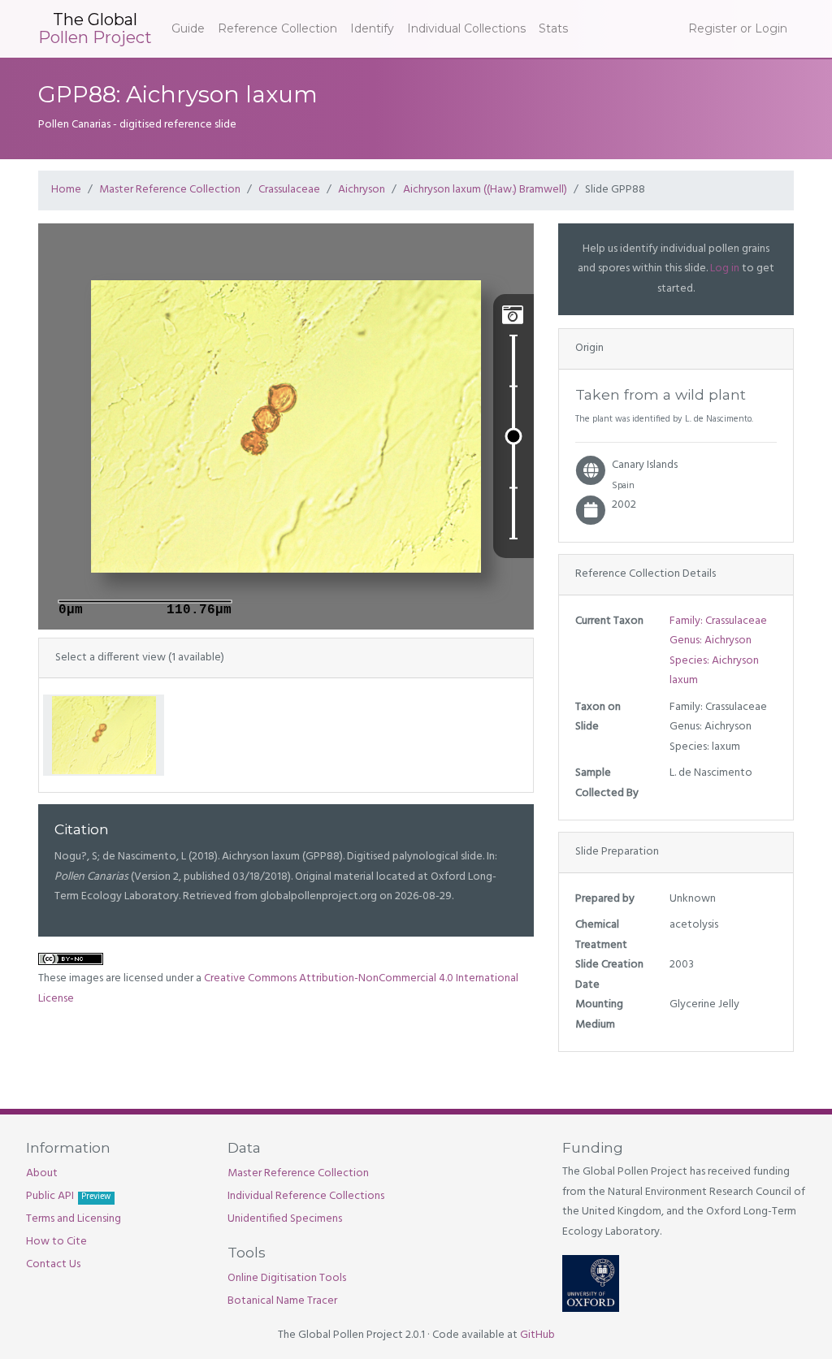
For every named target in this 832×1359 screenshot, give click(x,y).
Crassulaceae (289, 189)
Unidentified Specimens (285, 1219)
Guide (188, 28)
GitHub (537, 1335)
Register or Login (737, 28)
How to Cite (56, 1241)
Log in (724, 268)
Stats (553, 28)
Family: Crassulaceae (718, 621)
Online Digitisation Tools (287, 1278)
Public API (68, 1196)
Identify (372, 28)
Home (66, 189)
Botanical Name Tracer (282, 1301)
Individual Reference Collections (306, 1196)
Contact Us (53, 1264)
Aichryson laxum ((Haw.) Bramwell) (485, 189)
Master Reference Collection (169, 189)
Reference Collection (277, 28)
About (42, 1173)
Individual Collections (466, 28)
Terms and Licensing (73, 1219)
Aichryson (361, 189)
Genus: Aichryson (711, 640)
